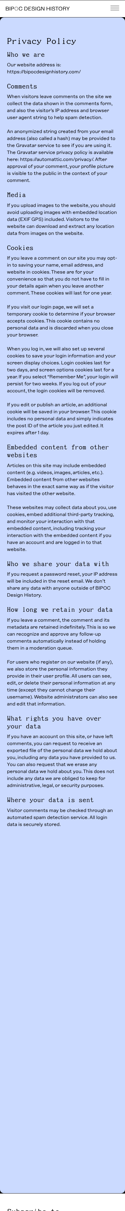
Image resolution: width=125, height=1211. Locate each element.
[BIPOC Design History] (38, 8)
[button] (115, 9)
